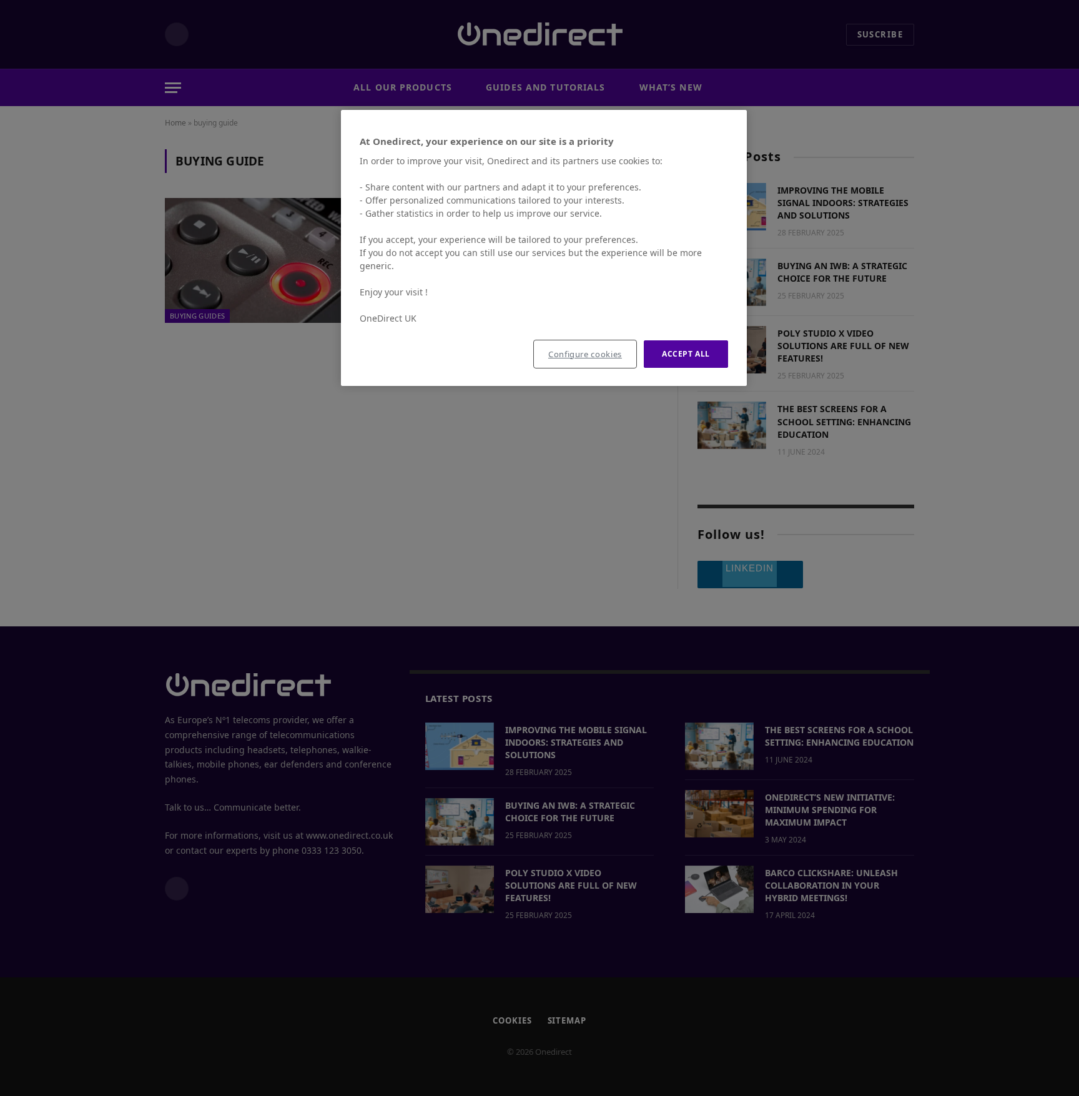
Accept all (686, 353)
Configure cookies (585, 354)
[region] (544, 248)
